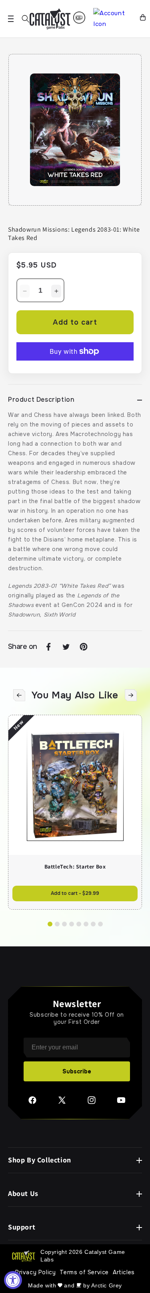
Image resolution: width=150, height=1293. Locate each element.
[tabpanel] (75, 130)
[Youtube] (121, 1103)
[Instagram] (91, 1103)
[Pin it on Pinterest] (83, 647)
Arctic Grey (106, 1285)
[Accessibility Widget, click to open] (13, 1280)
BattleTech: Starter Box (75, 866)
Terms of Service (84, 1272)
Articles (124, 1272)
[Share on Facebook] (48, 647)
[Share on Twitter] (66, 647)
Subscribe (76, 1071)
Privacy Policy (35, 1272)
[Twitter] (62, 1103)
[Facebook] (32, 1103)
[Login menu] (79, 17)
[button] (26, 19)
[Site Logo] (50, 19)
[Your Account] (113, 19)
